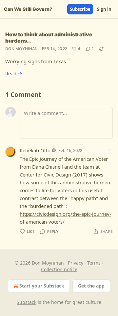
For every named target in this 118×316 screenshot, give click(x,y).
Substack (26, 302)
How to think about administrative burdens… (48, 37)
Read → (13, 73)
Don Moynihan (21, 48)
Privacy (75, 263)
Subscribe (80, 9)
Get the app (91, 286)
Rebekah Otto (35, 150)
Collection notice (59, 269)
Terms (94, 263)
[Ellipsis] (109, 150)
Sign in (104, 9)
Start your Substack (41, 286)
